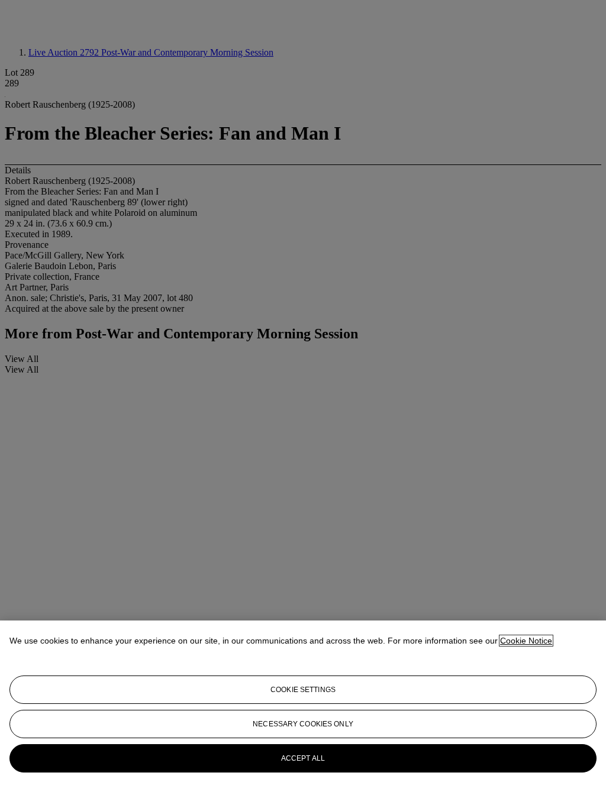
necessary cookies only (303, 724)
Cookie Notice (526, 640)
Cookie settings (303, 690)
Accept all (303, 758)
